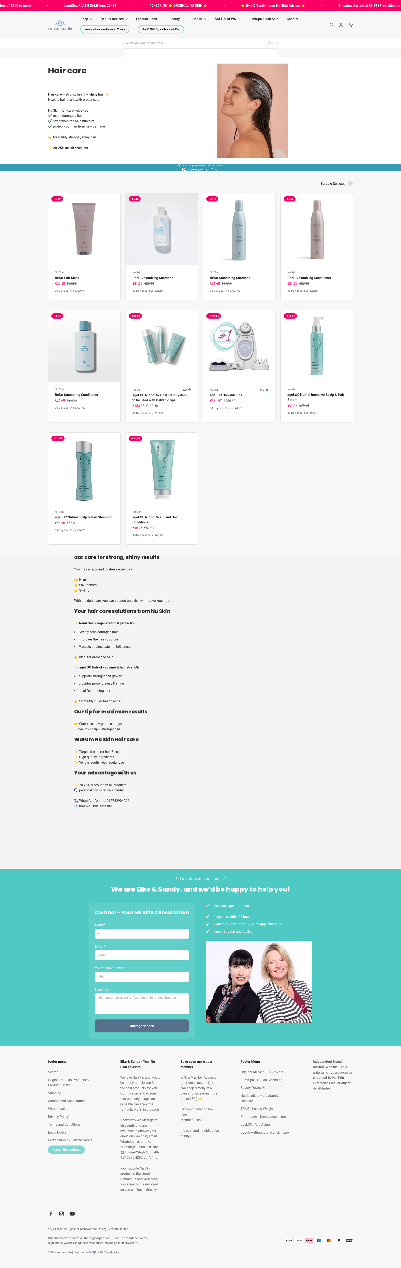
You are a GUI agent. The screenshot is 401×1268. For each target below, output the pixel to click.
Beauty (174, 19)
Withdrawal (56, 1109)
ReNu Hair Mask (67, 278)
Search (53, 1072)
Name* (100, 925)
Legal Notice (57, 1132)
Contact (292, 19)
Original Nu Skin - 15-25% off (262, 1072)
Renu (83, 623)
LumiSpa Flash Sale (263, 19)
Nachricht (102, 990)
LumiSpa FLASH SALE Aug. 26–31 (68, 6)
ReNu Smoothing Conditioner (76, 395)
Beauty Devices (112, 19)
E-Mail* (100, 946)
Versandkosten (118, 1229)
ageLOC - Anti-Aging (255, 1124)
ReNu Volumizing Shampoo (152, 278)
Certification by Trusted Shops (70, 1140)
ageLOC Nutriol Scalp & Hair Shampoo (83, 517)
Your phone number (109, 968)
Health (197, 19)
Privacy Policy (58, 1117)
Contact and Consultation (67, 1101)
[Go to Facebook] (51, 1214)
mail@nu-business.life (142, 1147)
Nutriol (97, 667)
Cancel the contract (66, 1150)
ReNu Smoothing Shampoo (230, 278)
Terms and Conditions (64, 1124)
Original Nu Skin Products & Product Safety (68, 1082)
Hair (91, 623)
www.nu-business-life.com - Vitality (105, 29)
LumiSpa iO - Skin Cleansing (261, 1080)
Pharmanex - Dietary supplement (265, 1117)
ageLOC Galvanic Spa (226, 395)
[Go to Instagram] (61, 1214)
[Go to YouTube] (72, 1214)
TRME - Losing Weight (257, 1109)
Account (199, 1120)
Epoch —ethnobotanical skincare (265, 1132)
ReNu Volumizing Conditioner (309, 278)
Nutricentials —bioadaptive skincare (260, 1098)
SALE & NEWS (225, 19)
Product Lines (146, 19)
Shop (84, 19)
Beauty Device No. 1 (255, 1088)
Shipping (54, 1093)
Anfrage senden (142, 1026)
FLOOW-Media (109, 1252)
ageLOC (85, 667)
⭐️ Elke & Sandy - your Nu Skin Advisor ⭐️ (250, 6)
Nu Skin (59, 272)
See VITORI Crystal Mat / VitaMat (160, 29)
